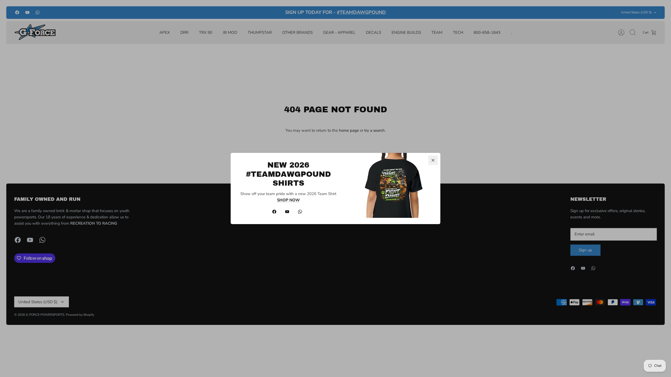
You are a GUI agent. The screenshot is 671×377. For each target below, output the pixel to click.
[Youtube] (287, 211)
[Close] (433, 160)
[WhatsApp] (300, 211)
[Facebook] (274, 211)
